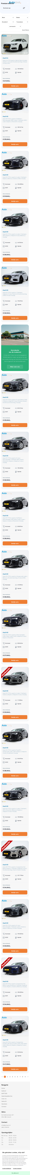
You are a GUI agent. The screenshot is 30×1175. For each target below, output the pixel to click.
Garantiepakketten (6, 1096)
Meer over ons (15, 367)
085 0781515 (5, 1127)
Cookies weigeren (17, 1168)
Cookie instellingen (6, 1168)
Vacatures (4, 1104)
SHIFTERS (4, 1093)
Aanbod (3, 1091)
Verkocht (4, 1101)
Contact (3, 1106)
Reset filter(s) (25, 30)
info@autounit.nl (6, 1125)
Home (3, 1088)
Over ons (4, 1099)
